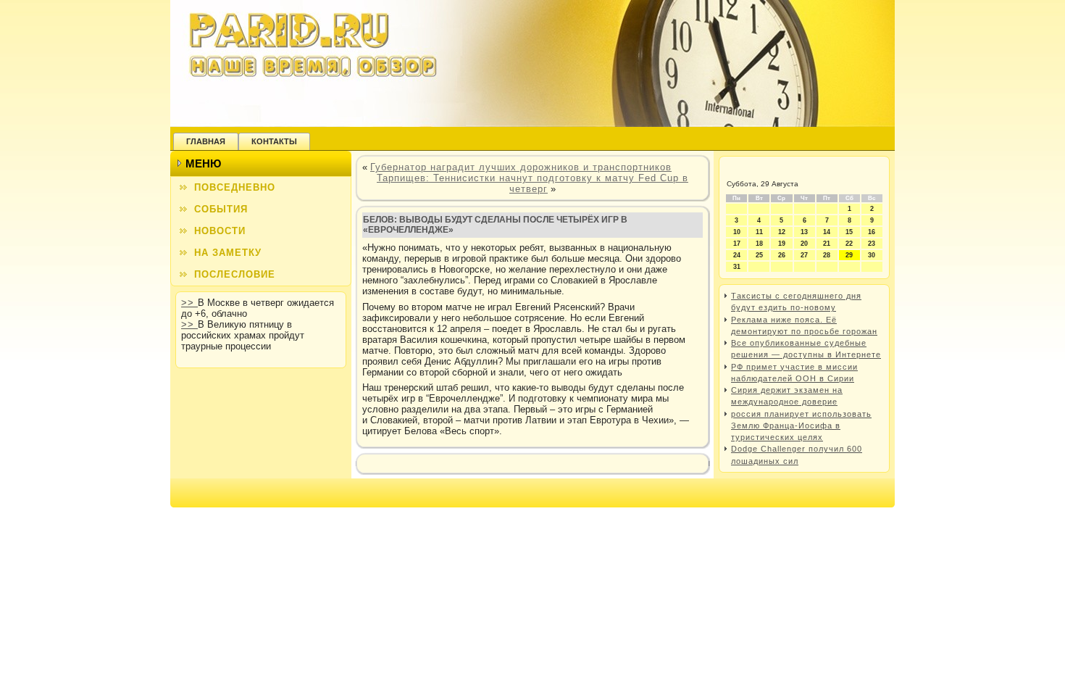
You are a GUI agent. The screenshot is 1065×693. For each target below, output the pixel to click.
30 (871, 255)
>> (189, 302)
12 (781, 232)
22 (849, 243)
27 (804, 255)
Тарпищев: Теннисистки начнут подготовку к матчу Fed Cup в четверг (532, 183)
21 (826, 243)
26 (781, 255)
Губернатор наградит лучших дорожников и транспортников (521, 167)
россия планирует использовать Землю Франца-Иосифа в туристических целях (801, 426)
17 (736, 243)
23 (871, 243)
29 (849, 255)
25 (759, 255)
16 (871, 232)
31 (736, 266)
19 (781, 243)
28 (826, 255)
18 (759, 243)
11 (759, 232)
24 (736, 255)
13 (804, 232)
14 (826, 232)
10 (736, 232)
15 (849, 232)
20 (804, 243)
